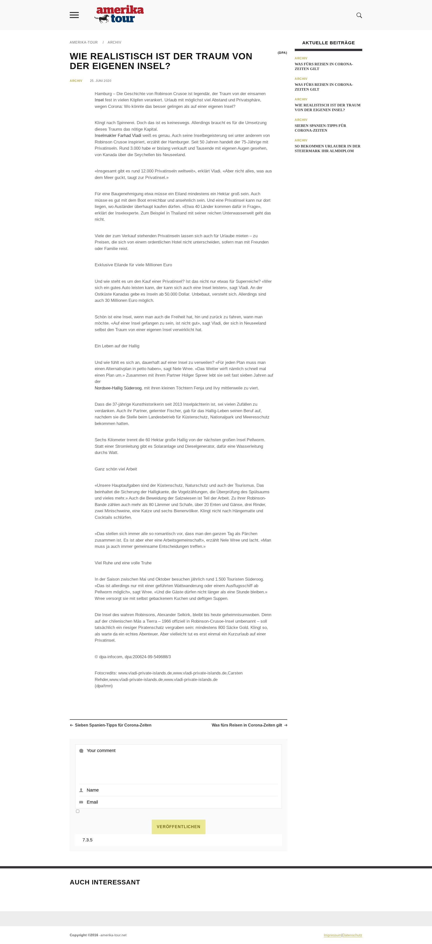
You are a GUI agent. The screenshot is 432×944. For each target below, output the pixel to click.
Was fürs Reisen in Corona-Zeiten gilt (247, 725)
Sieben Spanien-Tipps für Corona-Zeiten (113, 725)
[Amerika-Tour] (119, 15)
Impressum (333, 935)
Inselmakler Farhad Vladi (118, 135)
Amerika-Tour (84, 42)
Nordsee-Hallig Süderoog (118, 388)
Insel (99, 100)
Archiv (115, 42)
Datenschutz (352, 935)
